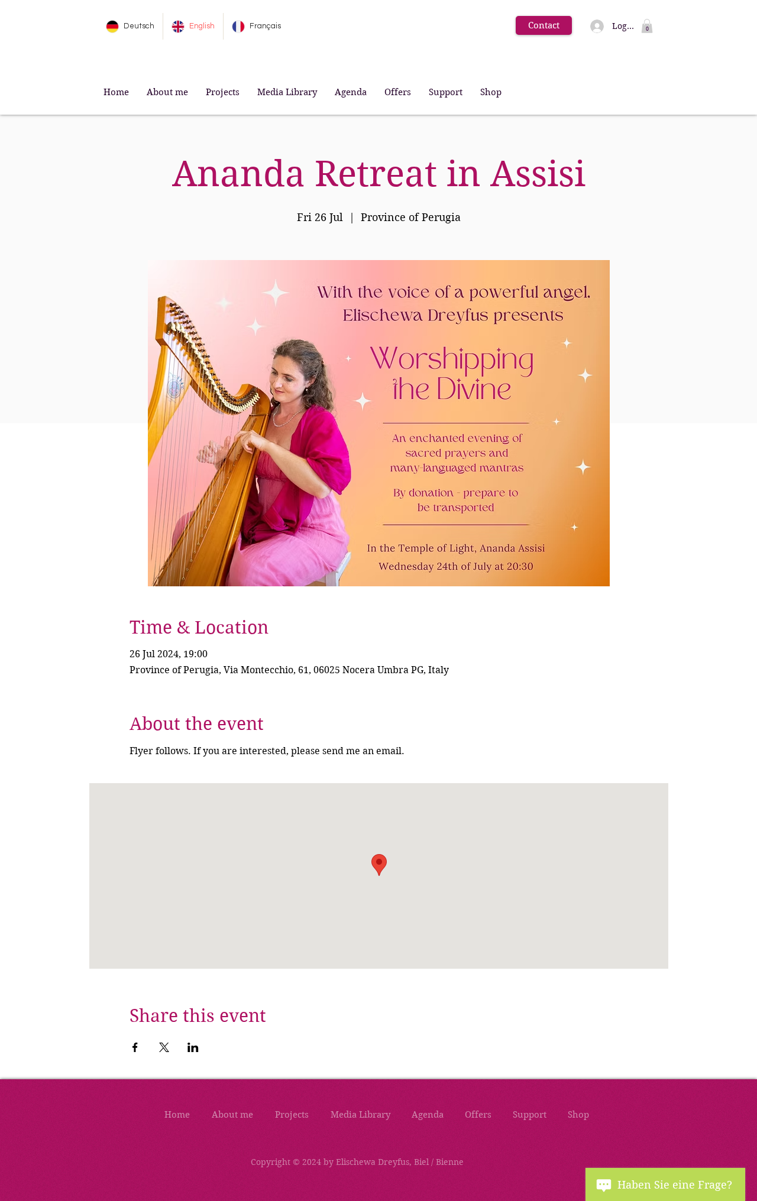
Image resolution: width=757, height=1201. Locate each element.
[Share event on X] (164, 1047)
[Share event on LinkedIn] (193, 1047)
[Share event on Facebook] (135, 1047)
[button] (647, 26)
